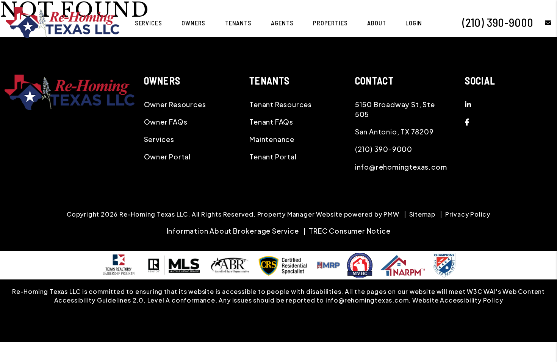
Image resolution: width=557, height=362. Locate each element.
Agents (282, 23)
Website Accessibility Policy (457, 300)
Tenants (238, 23)
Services (148, 23)
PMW (391, 214)
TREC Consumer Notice (349, 230)
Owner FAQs (166, 121)
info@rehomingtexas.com (401, 166)
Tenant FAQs (271, 121)
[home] (62, 22)
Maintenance (271, 139)
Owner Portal (167, 156)
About (376, 23)
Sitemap (422, 214)
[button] (542, 22)
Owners (193, 23)
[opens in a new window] (444, 264)
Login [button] (413, 23)
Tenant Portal (272, 156)
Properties (330, 23)
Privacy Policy (467, 214)
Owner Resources (175, 104)
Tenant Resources (280, 104)
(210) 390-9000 (498, 22)
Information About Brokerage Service (233, 230)
